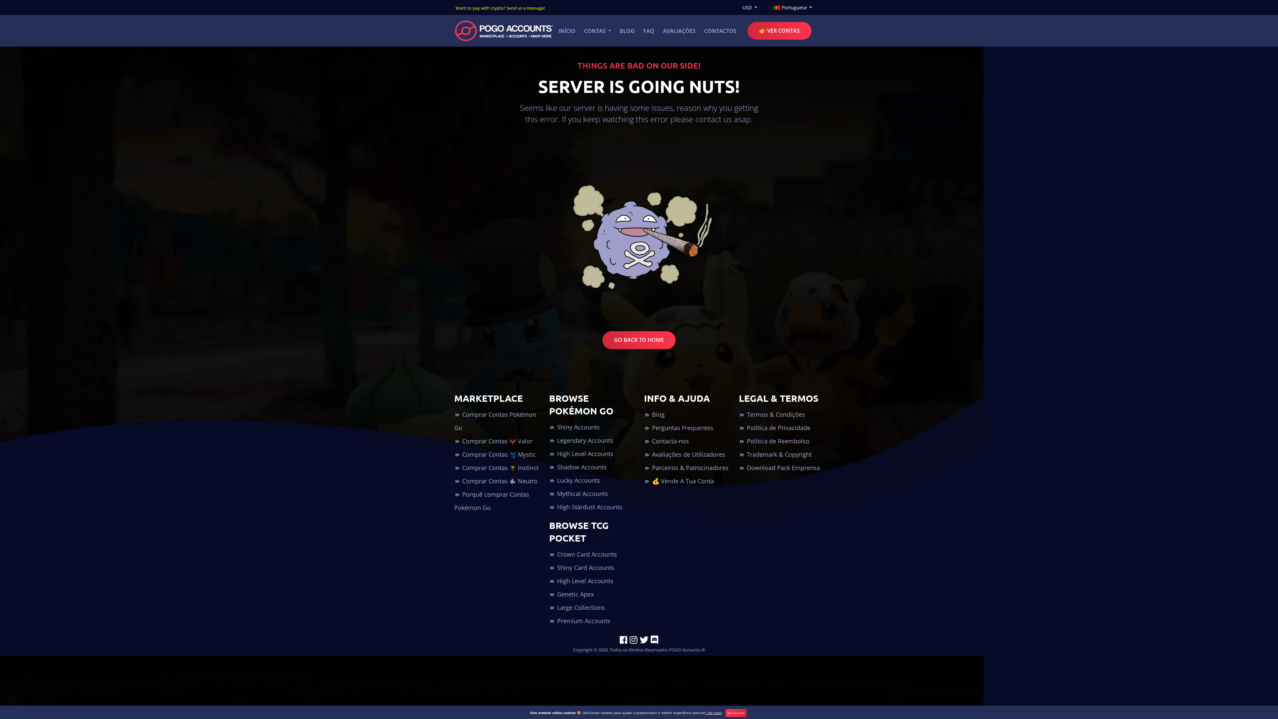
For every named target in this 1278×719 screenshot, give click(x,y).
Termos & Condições (775, 414)
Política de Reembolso (777, 441)
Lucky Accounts (577, 480)
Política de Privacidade (777, 428)
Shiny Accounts (577, 427)
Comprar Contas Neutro (499, 481)
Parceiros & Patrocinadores (689, 468)
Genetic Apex (574, 594)
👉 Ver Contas (779, 30)
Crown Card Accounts (586, 554)
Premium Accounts (582, 621)
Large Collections (580, 607)
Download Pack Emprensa (782, 468)
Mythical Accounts (581, 494)
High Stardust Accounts (588, 507)
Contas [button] (595, 31)
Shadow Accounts (581, 467)
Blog (627, 31)
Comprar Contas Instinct (499, 468)
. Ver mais (714, 712)
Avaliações (679, 31)
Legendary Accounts (584, 440)
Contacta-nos (669, 441)
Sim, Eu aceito (736, 713)
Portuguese (794, 7)
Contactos (720, 31)
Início (566, 31)
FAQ (648, 31)
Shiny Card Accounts (584, 568)
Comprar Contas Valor (496, 441)
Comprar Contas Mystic (498, 454)
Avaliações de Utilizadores (687, 454)
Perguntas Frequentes (681, 428)
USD (748, 7)
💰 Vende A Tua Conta (682, 481)
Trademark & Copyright (778, 454)
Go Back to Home (639, 340)
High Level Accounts (584, 454)
